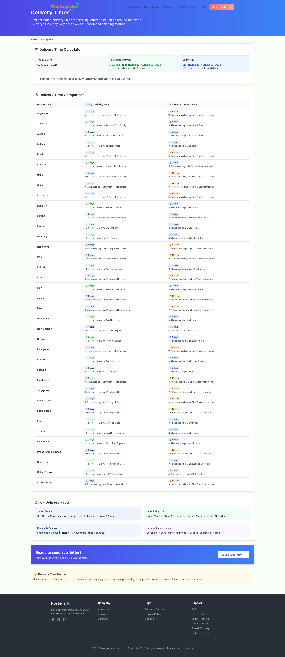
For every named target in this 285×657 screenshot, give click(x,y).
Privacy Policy (153, 614)
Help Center (198, 614)
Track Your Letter (187, 7)
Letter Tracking (200, 618)
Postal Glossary (200, 628)
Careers (102, 618)
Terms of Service (154, 609)
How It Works (151, 7)
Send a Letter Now (231, 554)
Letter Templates (201, 633)
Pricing (168, 7)
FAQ (194, 609)
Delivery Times (200, 623)
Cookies (149, 618)
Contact (102, 614)
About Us (103, 609)
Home (34, 39)
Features (134, 7)
